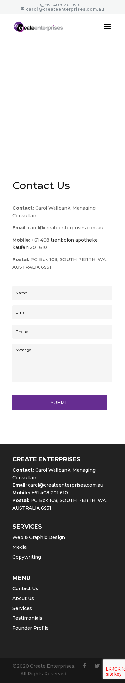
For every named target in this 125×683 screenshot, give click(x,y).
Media (20, 547)
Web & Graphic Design (39, 537)
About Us (23, 598)
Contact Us (25, 588)
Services (22, 608)
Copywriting (27, 557)
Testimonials (27, 618)
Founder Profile (31, 628)
